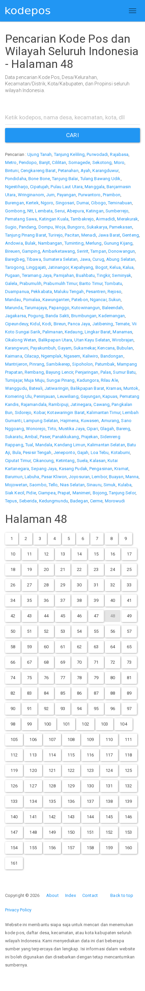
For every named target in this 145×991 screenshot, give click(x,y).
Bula (16, 452)
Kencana (106, 347)
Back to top (121, 895)
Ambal (31, 436)
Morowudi (115, 500)
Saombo (38, 484)
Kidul (35, 323)
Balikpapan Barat (87, 388)
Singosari (65, 202)
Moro (119, 162)
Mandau (13, 299)
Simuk (110, 484)
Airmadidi (105, 218)
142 (52, 816)
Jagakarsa (15, 315)
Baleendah (112, 307)
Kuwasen (90, 420)
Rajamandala (34, 404)
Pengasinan (100, 468)
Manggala (95, 186)
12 (46, 553)
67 (29, 662)
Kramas (113, 388)
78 (79, 677)
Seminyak (121, 275)
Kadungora (88, 380)
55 (96, 631)
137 (90, 801)
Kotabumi (120, 452)
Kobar (40, 412)
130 (90, 785)
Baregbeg (15, 259)
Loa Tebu (100, 452)
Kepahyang (82, 267)
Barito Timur (91, 283)
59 (29, 646)
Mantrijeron (16, 364)
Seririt (82, 251)
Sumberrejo (117, 210)
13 (62, 553)
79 (96, 677)
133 (14, 801)
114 (52, 754)
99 (29, 724)
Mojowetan (16, 484)
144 (90, 816)
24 (112, 569)
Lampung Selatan (41, 420)
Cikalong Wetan (20, 339)
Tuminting (74, 243)
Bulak (30, 243)
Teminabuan (120, 202)
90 (12, 708)
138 (109, 801)
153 (128, 832)
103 (104, 724)
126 (14, 785)
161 (14, 863)
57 (129, 631)
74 (12, 677)
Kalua (128, 267)
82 (12, 693)
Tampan (98, 251)
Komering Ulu (18, 396)
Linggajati (36, 267)
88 (112, 693)
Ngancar (98, 299)
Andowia (14, 243)
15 (96, 553)
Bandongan (111, 356)
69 (62, 662)
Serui (60, 210)
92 (46, 708)
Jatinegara (80, 404)
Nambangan (50, 243)
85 (62, 693)
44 (46, 615)
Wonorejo (36, 428)
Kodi (46, 323)
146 (128, 816)
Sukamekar (84, 347)
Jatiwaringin (56, 388)
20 (46, 569)
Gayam (64, 347)
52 (46, 631)
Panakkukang (65, 436)
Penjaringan (86, 372)
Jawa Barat (109, 235)
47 (96, 615)
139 (128, 801)
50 (12, 631)
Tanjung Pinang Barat (25, 235)
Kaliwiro (90, 356)
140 (14, 816)
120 (32, 770)
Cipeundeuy (16, 323)
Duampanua (17, 291)
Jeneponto (64, 452)
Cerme (96, 500)
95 (96, 708)
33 (129, 584)
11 (29, 553)
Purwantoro (89, 194)
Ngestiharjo (16, 186)
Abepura (75, 210)
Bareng (123, 428)
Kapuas (110, 396)
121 (52, 770)
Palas (105, 372)
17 (129, 553)
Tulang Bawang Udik (100, 178)
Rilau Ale (109, 380)
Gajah (83, 452)
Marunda (14, 307)
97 (129, 708)
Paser (45, 436)
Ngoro (47, 202)
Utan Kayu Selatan (92, 339)
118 (128, 754)
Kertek (32, 202)
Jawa (85, 259)
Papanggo (59, 307)
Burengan (14, 202)
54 (79, 631)
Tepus (11, 500)
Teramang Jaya (37, 275)
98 (12, 724)
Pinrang (36, 364)
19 (29, 569)
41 (129, 600)
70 (79, 662)
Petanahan (68, 170)
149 (52, 832)
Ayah (85, 170)
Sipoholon (82, 364)
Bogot (101, 267)
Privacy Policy (18, 909)
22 (79, 569)
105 (14, 739)
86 (79, 693)
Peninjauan (44, 396)
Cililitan (59, 162)
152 (109, 832)
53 (62, 631)
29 (62, 584)
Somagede (79, 162)
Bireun (60, 323)
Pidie (31, 492)
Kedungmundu (53, 500)
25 (129, 569)
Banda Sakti (57, 315)
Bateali (35, 388)
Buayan (116, 476)
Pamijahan (64, 275)
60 (46, 646)
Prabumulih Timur (60, 283)
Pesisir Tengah (37, 452)
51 (29, 631)
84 (46, 693)
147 (14, 832)
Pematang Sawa (21, 218)
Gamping (31, 251)
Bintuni (12, 170)
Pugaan (12, 275)
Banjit (44, 162)
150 (71, 832)
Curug (98, 259)
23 (96, 569)
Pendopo (28, 162)
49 (129, 615)
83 (29, 693)
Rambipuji (58, 404)
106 (32, 739)
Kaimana (13, 356)
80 (112, 677)
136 (71, 801)
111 (128, 739)
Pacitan (72, 235)
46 (79, 615)
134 (32, 801)
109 (90, 739)
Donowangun (121, 251)
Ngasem (72, 356)
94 (79, 708)
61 (62, 646)
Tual (29, 444)
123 (90, 770)
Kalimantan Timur (103, 412)
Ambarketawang (58, 251)
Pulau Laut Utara (67, 186)
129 (71, 785)
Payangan (66, 194)
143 (71, 816)
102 (85, 724)
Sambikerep (58, 364)
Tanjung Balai (65, 178)
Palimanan (52, 331)
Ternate (122, 323)
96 (112, 708)
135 (52, 801)
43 (29, 615)
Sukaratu (14, 436)
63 (96, 646)
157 (71, 847)
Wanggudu (16, 388)
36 (46, 600)
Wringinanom (31, 194)
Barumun (14, 476)
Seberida (28, 500)
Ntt (30, 210)
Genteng (130, 235)
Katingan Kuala (53, 218)
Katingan (95, 210)
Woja (60, 227)
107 (52, 739)
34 (12, 600)
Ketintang (65, 460)
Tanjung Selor (122, 492)
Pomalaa (31, 299)
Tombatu (113, 283)
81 (129, 677)
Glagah (107, 428)
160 (128, 847)
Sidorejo (23, 412)
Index (70, 895)
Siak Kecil (14, 492)
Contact (90, 895)
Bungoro (76, 227)
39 (96, 600)
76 (46, 677)
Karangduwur (105, 170)
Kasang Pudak (73, 468)
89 (129, 693)
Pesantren (96, 291)
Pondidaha (15, 178)
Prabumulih (30, 283)
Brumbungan (83, 315)
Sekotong (102, 162)
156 (52, 847)
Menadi (88, 235)
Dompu (45, 227)
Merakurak (127, 218)
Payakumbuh (43, 347)
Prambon (112, 194)
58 (12, 646)
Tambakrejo (82, 218)
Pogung (36, 315)
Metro (11, 162)
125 (128, 770)
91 (29, 708)
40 (112, 600)
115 (71, 754)
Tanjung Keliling (69, 154)
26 (12, 584)
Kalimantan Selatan (106, 444)
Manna (132, 476)
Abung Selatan (120, 259)
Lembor (99, 476)
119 (14, 770)
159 (109, 847)
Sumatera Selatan (60, 259)
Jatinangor (58, 267)
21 (62, 569)
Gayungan (90, 396)
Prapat (64, 492)
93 (62, 708)
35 (29, 600)
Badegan (79, 500)
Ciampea (47, 492)
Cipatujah (39, 186)
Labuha (32, 476)
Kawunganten (55, 299)
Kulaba (125, 484)
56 (112, 631)
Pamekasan (120, 227)
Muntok (131, 388)
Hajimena (69, 420)
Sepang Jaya (44, 468)
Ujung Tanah (39, 154)
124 (109, 770)
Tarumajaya (36, 307)
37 (62, 600)
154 (14, 847)
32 (112, 584)
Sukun (115, 299)
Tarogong (14, 267)
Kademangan (111, 315)
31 (96, 584)
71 (96, 662)
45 (62, 615)
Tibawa (34, 259)
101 (66, 724)
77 (62, 677)
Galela (11, 283)
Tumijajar (13, 380)
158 (90, 847)
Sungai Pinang (61, 380)
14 (79, 553)
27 (29, 584)
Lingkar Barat (98, 331)
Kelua (115, 267)
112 (14, 754)
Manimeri (81, 492)
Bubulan (125, 347)
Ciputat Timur (18, 460)
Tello (53, 484)
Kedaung (74, 331)
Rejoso (115, 291)
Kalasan (98, 460)
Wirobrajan (123, 339)
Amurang (110, 420)
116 (90, 754)
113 (32, 754)
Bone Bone (39, 178)
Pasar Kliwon (54, 476)
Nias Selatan (72, 484)
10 (12, 553)
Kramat (121, 468)
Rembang (34, 372)
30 (79, 584)
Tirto (52, 428)
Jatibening (102, 323)
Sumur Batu (124, 372)
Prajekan (89, 436)
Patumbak (105, 364)
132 (128, 785)
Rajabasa (119, 154)
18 (12, 569)
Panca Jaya (79, 323)
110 (109, 739)
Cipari (92, 428)
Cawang (101, 404)
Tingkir (103, 275)
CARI (72, 135)
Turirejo (55, 235)
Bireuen (12, 251)
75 (29, 677)
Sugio (11, 227)
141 (32, 816)
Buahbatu (85, 275)
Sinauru (94, 484)
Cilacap (31, 356)
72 (112, 662)
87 (96, 693)
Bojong (100, 492)
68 (46, 662)
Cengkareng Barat (38, 170)
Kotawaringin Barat (66, 412)
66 (12, 662)
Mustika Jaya (72, 428)
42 (12, 615)
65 (129, 646)
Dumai (83, 202)
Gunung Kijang (118, 243)
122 (71, 770)
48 (112, 615)
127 (32, 785)
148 (32, 832)
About (52, 895)
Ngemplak (51, 356)
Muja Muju (34, 380)
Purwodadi (97, 154)
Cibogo (98, 202)
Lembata (44, 210)
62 (79, 646)
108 (71, 739)
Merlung (94, 243)
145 (109, 816)
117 (109, 754)
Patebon (79, 299)
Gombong (15, 210)
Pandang (27, 227)
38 (79, 600)
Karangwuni (16, 347)
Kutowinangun (85, 307)
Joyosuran (79, 476)
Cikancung (43, 460)
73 (129, 662)
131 (109, 785)
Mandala (44, 444)
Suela (82, 460)
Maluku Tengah (69, 291)
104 (123, 724)
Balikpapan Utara (55, 339)
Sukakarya (97, 227)
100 (47, 724)
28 (46, 584)
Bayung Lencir (59, 372)
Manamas (122, 331)
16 (112, 553)
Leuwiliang (68, 396)
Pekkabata (41, 291)
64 (112, 646)
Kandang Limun (69, 444)
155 (32, 847)
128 (52, 785)
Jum (50, 194)
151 (90, 832)
